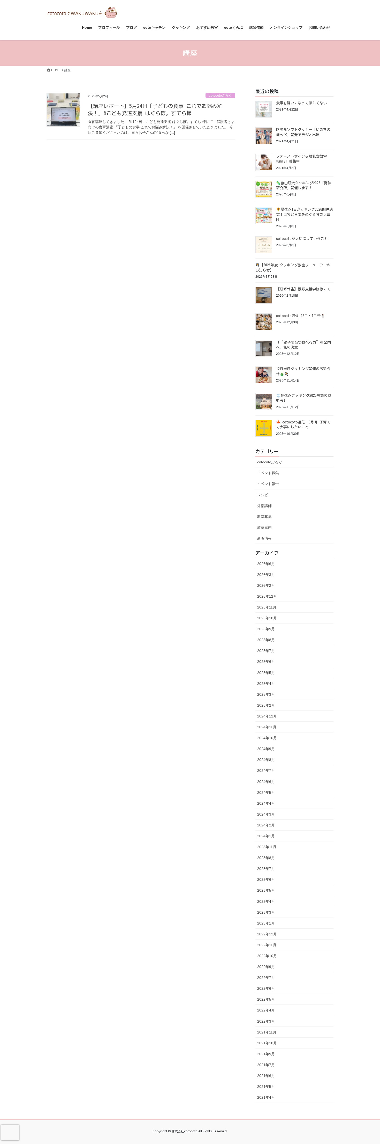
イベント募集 (268, 473)
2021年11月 (266, 1032)
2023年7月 (266, 869)
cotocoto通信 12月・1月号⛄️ (300, 316)
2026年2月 (266, 585)
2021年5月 (266, 1086)
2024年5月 (266, 792)
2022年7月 (266, 978)
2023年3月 (266, 912)
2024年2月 (266, 825)
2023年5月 (266, 890)
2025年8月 (266, 640)
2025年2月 (266, 705)
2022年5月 (266, 999)
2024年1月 (266, 836)
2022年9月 (266, 967)
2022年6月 (266, 988)
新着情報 (264, 538)
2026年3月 (266, 575)
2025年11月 (266, 607)
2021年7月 (266, 1065)
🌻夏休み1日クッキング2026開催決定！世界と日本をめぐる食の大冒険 (304, 214)
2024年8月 (266, 760)
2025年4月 (266, 683)
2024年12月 (267, 716)
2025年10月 (267, 618)
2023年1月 (266, 923)
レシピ (262, 495)
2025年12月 (267, 596)
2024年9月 (266, 749)
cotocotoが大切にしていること (302, 238)
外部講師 (264, 506)
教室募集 (264, 517)
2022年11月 (266, 945)
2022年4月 (266, 1010)
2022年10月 (267, 956)
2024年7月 (266, 770)
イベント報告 (268, 484)
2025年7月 (266, 651)
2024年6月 (266, 782)
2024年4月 (266, 803)
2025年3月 (266, 694)
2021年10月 (267, 1043)
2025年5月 (266, 673)
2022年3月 (266, 1021)
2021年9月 (266, 1054)
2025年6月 (266, 661)
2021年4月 (266, 1097)
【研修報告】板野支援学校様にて (303, 289)
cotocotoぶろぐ (220, 95)
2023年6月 (266, 879)
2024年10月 (267, 738)
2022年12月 (267, 934)
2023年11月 (266, 847)
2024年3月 (266, 814)
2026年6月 (266, 564)
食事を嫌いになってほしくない (301, 103)
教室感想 (264, 527)
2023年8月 (266, 858)
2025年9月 (266, 629)
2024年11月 (266, 727)
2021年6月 (266, 1076)
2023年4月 (266, 901)
